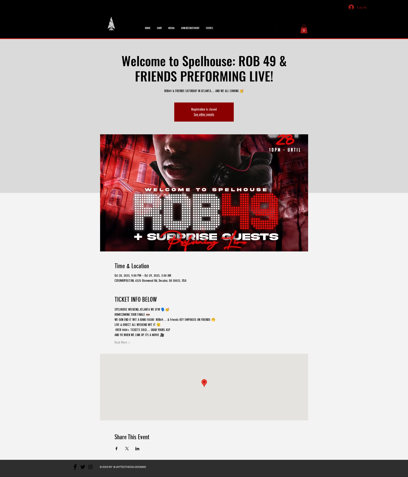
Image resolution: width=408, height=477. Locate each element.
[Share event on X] (127, 448)
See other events (204, 114)
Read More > (122, 342)
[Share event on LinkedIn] (137, 448)
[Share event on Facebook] (117, 448)
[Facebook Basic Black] (277, 28)
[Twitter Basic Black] (282, 28)
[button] (303, 29)
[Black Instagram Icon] (288, 28)
